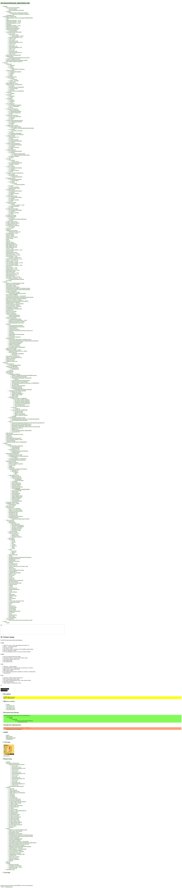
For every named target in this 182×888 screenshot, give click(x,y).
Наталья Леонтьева (16, 484)
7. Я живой (12, 101)
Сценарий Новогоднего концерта (17, 459)
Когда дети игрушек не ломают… (14, 299)
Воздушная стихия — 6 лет (12, 270)
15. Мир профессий (11, 149)
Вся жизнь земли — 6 (11, 275)
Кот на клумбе (12, 609)
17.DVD (11, 171)
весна (10, 549)
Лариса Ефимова (16, 488)
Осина (10, 603)
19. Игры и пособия (14, 187)
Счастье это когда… (11, 312)
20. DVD (11, 194)
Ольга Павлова (15, 499)
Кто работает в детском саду (13, 356)
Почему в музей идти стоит (15, 511)
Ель (10, 604)
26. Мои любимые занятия (12, 222)
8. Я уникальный (10, 103)
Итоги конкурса (13, 352)
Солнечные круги (13, 563)
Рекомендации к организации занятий (18, 12)
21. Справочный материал (15, 197)
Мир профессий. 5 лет (11, 246)
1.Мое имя (8, 64)
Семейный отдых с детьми (12, 503)
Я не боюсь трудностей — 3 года (14, 258)
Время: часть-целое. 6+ (17, 427)
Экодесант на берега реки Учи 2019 (20, 518)
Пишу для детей (10, 520)
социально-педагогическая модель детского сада (21, 330)
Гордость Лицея (13, 8)
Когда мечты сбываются (18, 525)
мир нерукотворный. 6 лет (15, 52)
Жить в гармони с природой (16, 463)
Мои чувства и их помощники (16, 87)
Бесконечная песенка (14, 589)
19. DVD (11, 185)
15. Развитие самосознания (18, 153)
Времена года (15, 429)
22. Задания (12, 203)
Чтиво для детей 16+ (14, 533)
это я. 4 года (12, 39)
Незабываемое (12, 504)
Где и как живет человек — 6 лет (14, 265)
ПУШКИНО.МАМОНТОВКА (22, 489)
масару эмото (15, 180)
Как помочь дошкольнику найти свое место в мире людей (26, 426)
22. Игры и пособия (14, 206)
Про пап (8, 240)
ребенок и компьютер (14, 344)
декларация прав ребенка (15, 319)
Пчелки (11, 585)
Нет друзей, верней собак (15, 582)
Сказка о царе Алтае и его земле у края (18, 566)
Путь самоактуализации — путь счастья (16, 295)
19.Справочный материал (15, 179)
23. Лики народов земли (12, 208)
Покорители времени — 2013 (13, 349)
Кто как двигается (13, 581)
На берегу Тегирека (16, 536)
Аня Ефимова (18, 479)
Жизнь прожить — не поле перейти (15, 303)
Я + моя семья (15, 384)
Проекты (8, 229)
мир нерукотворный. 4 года (15, 42)
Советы (5, 281)
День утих (11, 577)
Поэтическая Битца (13, 517)
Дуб (10, 593)
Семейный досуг (10, 15)
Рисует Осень (12, 568)
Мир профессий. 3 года (12, 83)
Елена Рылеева (12, 617)
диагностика (9, 436)
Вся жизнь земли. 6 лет (11, 361)
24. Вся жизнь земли (11, 216)
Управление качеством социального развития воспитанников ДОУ (28, 422)
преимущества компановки (12, 28)
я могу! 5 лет (12, 48)
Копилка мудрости (16, 476)
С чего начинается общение (13, 304)
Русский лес (15, 471)
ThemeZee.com (8, 886)
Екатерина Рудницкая (17, 486)
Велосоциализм (16, 524)
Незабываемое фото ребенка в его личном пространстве (25, 418)
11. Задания (12, 123)
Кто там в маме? (10, 234)
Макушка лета (15, 470)
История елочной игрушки (15, 454)
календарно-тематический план (14, 32)
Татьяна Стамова (16, 485)
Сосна (10, 590)
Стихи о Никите (13, 591)
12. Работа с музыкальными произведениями (23, 128)
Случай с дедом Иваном (18, 526)
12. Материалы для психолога (16, 134)
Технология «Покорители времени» (20, 14)
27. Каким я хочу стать (11, 224)
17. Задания (12, 169)
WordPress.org (9, 739)
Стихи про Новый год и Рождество (17, 458)
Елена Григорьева (16, 483)
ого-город (14, 407)
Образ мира (12, 335)
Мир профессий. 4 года (12, 244)
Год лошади (15, 457)
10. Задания (12, 117)
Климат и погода (10, 360)
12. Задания (12, 129)
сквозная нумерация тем (12, 29)
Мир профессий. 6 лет (11, 247)
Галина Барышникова (17, 495)
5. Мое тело (9, 92)
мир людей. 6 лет (13, 51)
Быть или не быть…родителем (13, 306)
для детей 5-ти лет (10, 708)
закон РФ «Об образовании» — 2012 (18, 320)
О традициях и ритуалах (12, 307)
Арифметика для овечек (15, 572)
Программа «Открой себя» (9, 16)
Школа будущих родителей (18, 385)
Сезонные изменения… (17, 393)
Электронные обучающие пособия (17, 390)
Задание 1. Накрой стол (15, 257)
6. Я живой (9, 94)
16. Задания (12, 160)
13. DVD (11, 138)
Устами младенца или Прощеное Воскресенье (20, 557)
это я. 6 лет (11, 49)
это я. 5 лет (11, 44)
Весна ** (14, 552)
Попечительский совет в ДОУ (16, 322)
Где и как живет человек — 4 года (14, 262)
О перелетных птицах (14, 602)
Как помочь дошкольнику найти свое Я (21, 425)
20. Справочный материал (15, 190)
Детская (5, 62)
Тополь (13, 544)
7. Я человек (9, 98)
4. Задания (11, 85)
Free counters (6, 755)
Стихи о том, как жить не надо (16, 600)
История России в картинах (16, 516)
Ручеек (10, 576)
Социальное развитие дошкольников (21, 380)
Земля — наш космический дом (14, 357)
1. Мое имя (11, 65)
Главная (5, 6)
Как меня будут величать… (18, 69)
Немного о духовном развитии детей (15, 283)
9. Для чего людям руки (12, 108)
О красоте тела (9, 310)
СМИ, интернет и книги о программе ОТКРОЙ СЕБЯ (19, 17)
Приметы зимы (12, 595)
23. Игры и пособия (14, 212)
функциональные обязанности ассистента (19, 57)
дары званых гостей (14, 475)
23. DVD (11, 213)
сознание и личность (14, 329)
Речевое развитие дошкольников (20, 381)
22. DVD (11, 207)
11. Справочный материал (15, 121)
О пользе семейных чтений (12, 292)
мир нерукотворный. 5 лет (15, 47)
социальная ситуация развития (16, 334)
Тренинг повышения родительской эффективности (24, 375)
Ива (16, 474)
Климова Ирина (16, 452)
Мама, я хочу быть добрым (15, 509)
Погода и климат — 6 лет (18, 205)
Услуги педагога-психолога (13, 7)
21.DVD (11, 201)
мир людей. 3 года (13, 34)
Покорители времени (17, 388)
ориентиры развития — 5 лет (13, 23)
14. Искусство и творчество (13, 143)
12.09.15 (11, 75)
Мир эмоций (15, 395)
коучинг (17, 379)
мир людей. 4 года (13, 40)
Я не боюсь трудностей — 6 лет (14, 278)
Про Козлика (12, 559)
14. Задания (12, 146)
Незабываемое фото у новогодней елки (18, 456)
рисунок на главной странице (22, 399)
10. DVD (11, 119)
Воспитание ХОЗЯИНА (12, 294)
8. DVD (11, 107)
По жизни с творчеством (12, 502)
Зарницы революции (17, 527)
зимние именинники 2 (14, 316)
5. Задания (11, 93)
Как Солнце (12, 616)
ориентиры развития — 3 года (13, 20)
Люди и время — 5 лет (11, 256)
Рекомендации (9, 56)
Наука (7, 239)
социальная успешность (15, 336)
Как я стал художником (14, 508)
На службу (11, 575)
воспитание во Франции (15, 343)
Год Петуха (12, 612)
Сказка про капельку (20, 184)
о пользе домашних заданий (13, 58)
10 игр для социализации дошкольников (21, 430)
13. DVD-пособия (13, 88)
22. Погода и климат (11, 202)
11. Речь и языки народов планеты (14, 120)
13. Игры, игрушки (13, 139)
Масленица (12, 521)
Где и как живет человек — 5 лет (14, 249)
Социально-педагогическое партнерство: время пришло (19, 297)
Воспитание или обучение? (13, 287)
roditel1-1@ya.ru (11, 697)
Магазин (5, 362)
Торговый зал (9, 372)
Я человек (11, 99)
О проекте (8, 444)
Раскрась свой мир (13, 462)
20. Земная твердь (10, 189)
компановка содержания (12, 26)
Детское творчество (16, 477)
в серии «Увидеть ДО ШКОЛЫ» (20, 410)
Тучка (10, 613)
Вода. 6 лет (9, 266)
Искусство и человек (11, 311)
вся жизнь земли (13, 30)
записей (9, 736)
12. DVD (11, 131)
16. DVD (11, 165)
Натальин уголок (13, 513)
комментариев (10, 737)
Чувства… (11, 331)
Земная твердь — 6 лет (11, 269)
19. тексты (14, 183)
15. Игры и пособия (14, 156)
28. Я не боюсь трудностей (12, 225)
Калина (14, 541)
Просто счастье (10, 242)
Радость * (14, 550)
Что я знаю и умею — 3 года (13, 276)
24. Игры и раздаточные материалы (17, 219)
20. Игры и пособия (14, 193)
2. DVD (11, 74)
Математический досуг (14, 558)
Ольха (13, 548)
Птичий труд (12, 606)
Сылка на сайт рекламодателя (22, 406)
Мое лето (11, 567)
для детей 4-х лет (10, 706)
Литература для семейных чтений (17, 293)
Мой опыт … (15, 354)
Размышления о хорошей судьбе (14, 308)
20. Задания (12, 192)
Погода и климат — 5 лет (12, 272)
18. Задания (12, 174)
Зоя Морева (15, 481)
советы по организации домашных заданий (16, 60)
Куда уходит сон (13, 565)
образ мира (11, 333)
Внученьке (11, 538)
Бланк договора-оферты (15, 365)
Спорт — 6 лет (9, 248)
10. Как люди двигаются (12, 115)
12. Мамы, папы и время (12, 125)
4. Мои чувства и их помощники (14, 84)
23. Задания (12, 211)
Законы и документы (11, 317)
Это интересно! (10, 507)
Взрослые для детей (11, 461)
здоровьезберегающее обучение (16, 326)
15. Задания (12, 152)
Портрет (11, 562)
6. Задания (11, 96)
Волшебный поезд (13, 512)
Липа (13, 547)
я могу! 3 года (12, 38)
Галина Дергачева (19, 480)
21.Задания (11, 198)
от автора (8, 11)
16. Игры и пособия (14, 164)
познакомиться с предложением (14, 729)
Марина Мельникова (17, 497)
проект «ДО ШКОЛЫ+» (12, 366)
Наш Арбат (12, 594)
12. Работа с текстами (17, 130)
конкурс (11, 370)
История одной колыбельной (16, 580)
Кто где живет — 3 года (12, 261)
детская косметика (10, 440)
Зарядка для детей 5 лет (14, 231)
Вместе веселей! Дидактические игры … (22, 424)
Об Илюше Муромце (17, 176)
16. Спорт (8, 158)
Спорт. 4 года (15, 161)
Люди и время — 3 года (17, 35)
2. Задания (11, 73)
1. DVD (11, 66)
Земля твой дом (13, 615)
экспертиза (9, 435)
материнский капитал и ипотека (17, 321)
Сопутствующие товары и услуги (17, 417)
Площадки (8, 24)
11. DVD (11, 124)
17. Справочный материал (15, 167)
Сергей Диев (15, 492)
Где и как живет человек (12, 263)
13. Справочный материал (15, 140)
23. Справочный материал (15, 210)
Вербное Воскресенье (14, 561)
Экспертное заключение (18, 353)
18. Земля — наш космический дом (14, 172)
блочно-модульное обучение (16, 325)
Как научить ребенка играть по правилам (16, 298)
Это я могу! (9, 280)
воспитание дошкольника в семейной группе (20, 339)
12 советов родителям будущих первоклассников (18, 289)
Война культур (15, 535)
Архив (7, 622)
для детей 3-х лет (10, 705)
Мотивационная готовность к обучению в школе (18, 288)
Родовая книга (12, 522)
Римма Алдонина (16, 498)
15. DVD (11, 157)
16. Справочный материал (15, 162)
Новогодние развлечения (12, 453)
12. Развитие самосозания (15, 133)
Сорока (11, 586)
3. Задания (11, 78)
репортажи (11, 467)
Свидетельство (10, 371)
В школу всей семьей (11, 290)
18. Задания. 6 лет (13, 175)
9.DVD (11, 114)
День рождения (13, 571)
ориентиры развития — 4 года (13, 21)
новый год (17, 408)
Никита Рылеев (15, 448)
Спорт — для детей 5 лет (12, 260)
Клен (10, 599)
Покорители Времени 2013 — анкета (18, 351)
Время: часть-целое (13, 367)
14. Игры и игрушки (14, 147)
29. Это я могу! (10, 228)
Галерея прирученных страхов (16, 279)
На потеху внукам (16, 530)
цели (7, 19)
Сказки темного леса (14, 449)
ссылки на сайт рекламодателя (22, 403)
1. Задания (11, 67)
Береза (10, 597)
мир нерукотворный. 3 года (15, 37)
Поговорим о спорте (11, 285)
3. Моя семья (12, 82)
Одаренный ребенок (17, 386)
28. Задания (12, 226)
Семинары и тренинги (14, 374)
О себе (5, 621)
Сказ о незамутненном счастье (16, 570)
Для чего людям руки (14, 110)
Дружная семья (12, 607)
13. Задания (12, 142)
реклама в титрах (19, 412)
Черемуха (14, 545)
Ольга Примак (15, 494)
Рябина (16, 472)
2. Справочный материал (15, 71)
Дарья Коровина (16, 447)
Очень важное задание (11, 252)
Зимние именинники (11, 313)
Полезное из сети (10, 338)
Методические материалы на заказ (14, 434)
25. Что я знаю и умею (11, 221)
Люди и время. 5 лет (14, 137)
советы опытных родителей (16, 342)
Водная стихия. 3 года (14, 188)
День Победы (12, 598)
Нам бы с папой (10, 235)
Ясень (13, 540)
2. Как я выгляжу (10, 70)
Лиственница (12, 608)
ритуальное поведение (14, 345)
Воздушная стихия (10, 271)
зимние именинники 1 (14, 315)
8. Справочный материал (15, 105)
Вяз (13, 543)
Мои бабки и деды (16, 529)
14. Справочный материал (15, 144)
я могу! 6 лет (12, 53)
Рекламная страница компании (22, 402)
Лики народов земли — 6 (12, 274)
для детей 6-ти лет (10, 709)
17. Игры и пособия (14, 170)
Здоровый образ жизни (11, 230)
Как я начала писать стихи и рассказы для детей (20, 620)
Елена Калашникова (17, 500)
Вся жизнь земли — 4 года (12, 253)
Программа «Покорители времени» (23, 389)
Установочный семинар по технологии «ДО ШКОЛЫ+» (25, 383)
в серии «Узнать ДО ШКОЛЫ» (19, 398)
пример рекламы (19, 411)
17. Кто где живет (10, 166)
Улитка (11, 556)
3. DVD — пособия (13, 80)
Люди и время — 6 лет (11, 267)
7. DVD (11, 102)
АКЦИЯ (14, 416)
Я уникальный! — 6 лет (12, 233)
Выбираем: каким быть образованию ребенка (17, 301)
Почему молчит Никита (12, 237)
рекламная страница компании (22, 401)
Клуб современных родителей (16, 10)
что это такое (12, 465)
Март (13, 553)
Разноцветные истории (14, 611)
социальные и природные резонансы (18, 468)
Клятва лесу (12, 579)
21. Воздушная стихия (11, 196)
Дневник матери (13, 531)
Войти (7, 735)
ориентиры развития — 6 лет (13, 25)
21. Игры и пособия (14, 199)
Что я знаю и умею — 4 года (13, 254)
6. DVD (11, 97)
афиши (10, 466)
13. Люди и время (10, 135)
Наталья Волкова (16, 493)
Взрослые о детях (10, 506)
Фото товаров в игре (20, 404)
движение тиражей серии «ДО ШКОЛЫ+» (16, 442)
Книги (10, 421)
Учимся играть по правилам (13, 302)
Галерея (5, 443)
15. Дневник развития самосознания (21, 155)
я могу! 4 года (12, 43)
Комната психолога (11, 243)
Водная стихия (9, 251)
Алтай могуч (15, 534)
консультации (9, 433)
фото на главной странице (21, 415)
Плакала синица (13, 584)
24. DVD (11, 220)
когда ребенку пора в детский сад (14, 61)
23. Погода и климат (11, 215)
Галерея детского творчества (16, 445)
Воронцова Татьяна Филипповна (20, 451)
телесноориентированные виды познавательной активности (23, 340)
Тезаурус (8, 324)
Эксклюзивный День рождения (19, 420)
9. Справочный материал (15, 111)
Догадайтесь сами (13, 515)
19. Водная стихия (10, 178)
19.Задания (11, 181)
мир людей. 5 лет (13, 46)
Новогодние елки (13, 554)
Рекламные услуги (13, 397)
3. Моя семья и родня (11, 76)
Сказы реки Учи (16, 431)
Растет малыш (9, 238)
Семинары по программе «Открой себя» (22, 377)
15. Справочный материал (15, 151)
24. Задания (12, 217)
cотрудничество (10, 363)
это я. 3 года (12, 33)
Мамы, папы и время (11, 348)
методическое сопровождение (13, 55)
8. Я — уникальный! (14, 106)
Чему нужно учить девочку (12, 284)
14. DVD (11, 148)
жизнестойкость (13, 328)
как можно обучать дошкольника (17, 347)
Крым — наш (12, 574)
